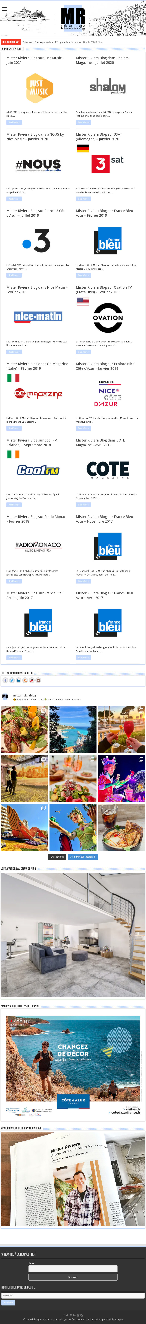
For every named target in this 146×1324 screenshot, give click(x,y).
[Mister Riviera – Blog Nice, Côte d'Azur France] (73, 17)
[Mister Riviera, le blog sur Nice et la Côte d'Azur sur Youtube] (32, 680)
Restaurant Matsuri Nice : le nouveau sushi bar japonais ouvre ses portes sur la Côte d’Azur (66, 42)
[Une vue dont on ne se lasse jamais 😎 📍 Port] (73, 729)
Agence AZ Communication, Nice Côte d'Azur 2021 (62, 1319)
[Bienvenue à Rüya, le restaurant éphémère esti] (121, 729)
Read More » (14, 122)
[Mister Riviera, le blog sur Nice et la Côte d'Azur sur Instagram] (38, 680)
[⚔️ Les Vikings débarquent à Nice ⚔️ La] (24, 778)
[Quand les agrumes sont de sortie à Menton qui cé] (24, 827)
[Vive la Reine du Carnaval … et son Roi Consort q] (73, 827)
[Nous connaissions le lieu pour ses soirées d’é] (73, 778)
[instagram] (81, 1315)
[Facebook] (64, 1315)
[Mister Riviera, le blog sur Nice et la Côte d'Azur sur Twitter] (12, 680)
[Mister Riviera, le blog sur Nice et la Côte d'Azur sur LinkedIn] (18, 680)
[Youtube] (78, 1315)
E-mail (31, 1263)
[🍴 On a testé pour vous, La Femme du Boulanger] (24, 729)
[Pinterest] (70, 1315)
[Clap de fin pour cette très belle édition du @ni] (121, 778)
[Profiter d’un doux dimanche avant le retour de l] (121, 827)
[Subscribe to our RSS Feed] (25, 680)
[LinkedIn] (74, 1315)
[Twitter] (67, 1315)
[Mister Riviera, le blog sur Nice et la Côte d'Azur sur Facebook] (5, 680)
